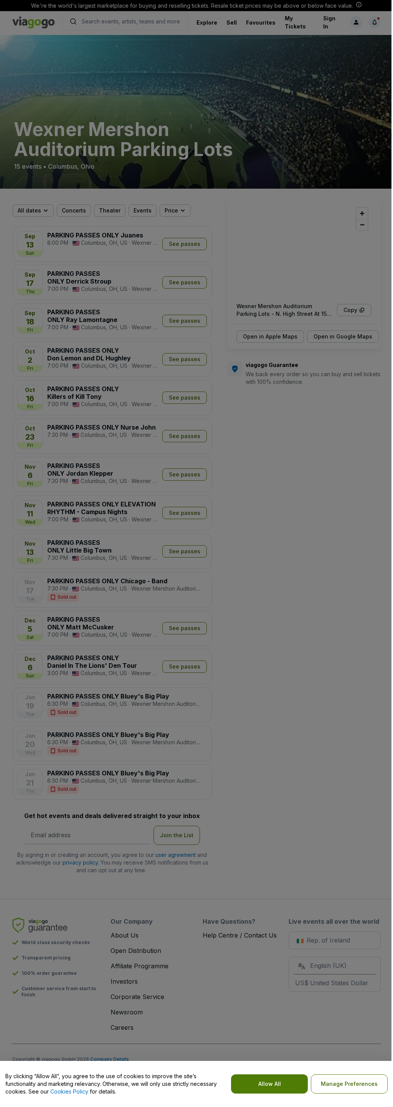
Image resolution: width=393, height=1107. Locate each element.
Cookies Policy (69, 1091)
